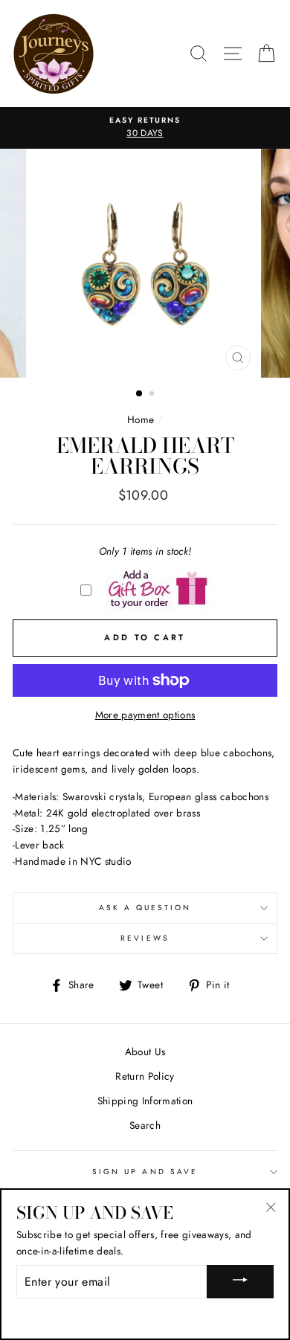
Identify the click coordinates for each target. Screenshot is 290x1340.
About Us (145, 1051)
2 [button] (153, 395)
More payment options (145, 714)
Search (145, 1125)
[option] (145, 128)
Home (140, 419)
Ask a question (145, 907)
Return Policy (144, 1076)
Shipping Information (145, 1100)
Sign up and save (145, 1171)
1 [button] (140, 394)
